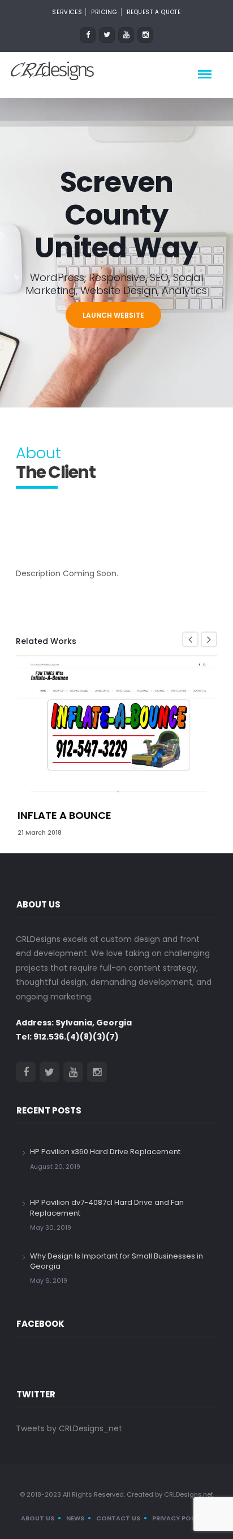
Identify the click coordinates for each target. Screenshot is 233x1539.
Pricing (104, 12)
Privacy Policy (178, 1518)
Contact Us (118, 1518)
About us (37, 1518)
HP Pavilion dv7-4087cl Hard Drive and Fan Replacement (107, 1207)
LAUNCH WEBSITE (113, 315)
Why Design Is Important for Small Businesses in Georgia (116, 1261)
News (75, 1518)
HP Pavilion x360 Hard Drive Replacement (105, 1151)
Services (67, 12)
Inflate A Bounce (64, 815)
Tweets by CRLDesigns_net (69, 1428)
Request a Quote (154, 12)
